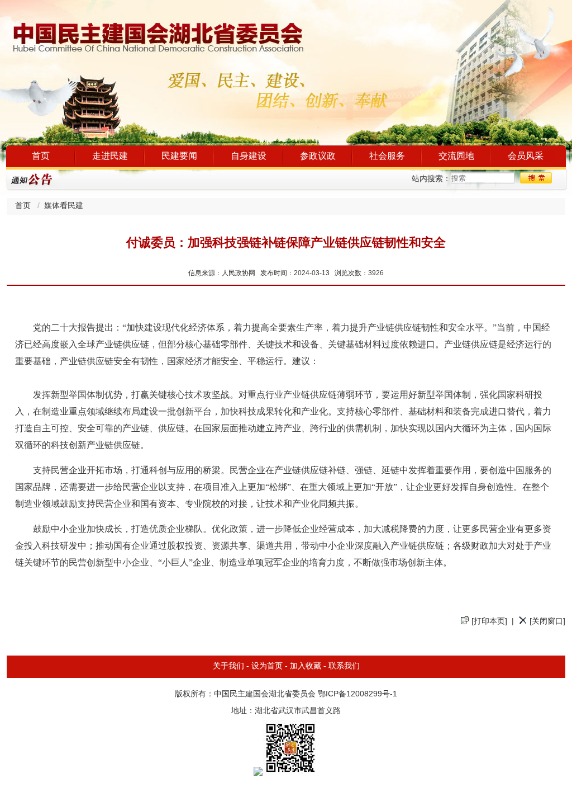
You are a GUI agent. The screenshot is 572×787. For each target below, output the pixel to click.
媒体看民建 (63, 206)
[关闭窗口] (547, 622)
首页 (41, 156)
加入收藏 (305, 666)
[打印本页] (489, 622)
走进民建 (110, 156)
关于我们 (228, 666)
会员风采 (526, 156)
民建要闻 (179, 156)
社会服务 (387, 156)
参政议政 (318, 156)
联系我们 (344, 666)
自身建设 (248, 156)
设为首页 (267, 666)
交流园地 (456, 156)
